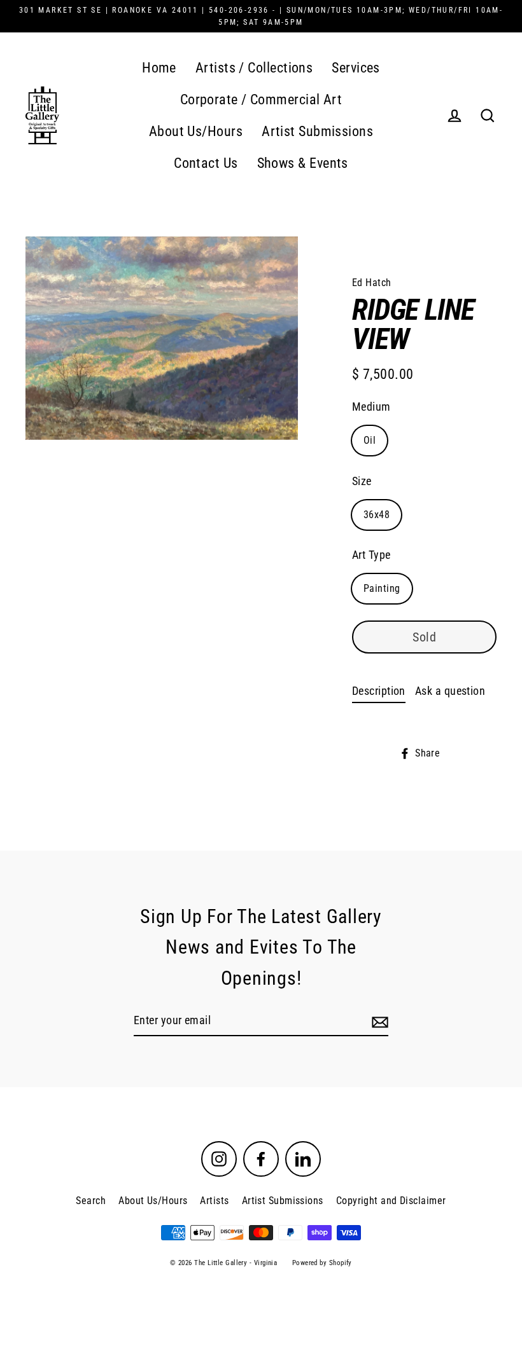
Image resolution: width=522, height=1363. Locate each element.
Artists (214, 1201)
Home (159, 68)
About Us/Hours (196, 131)
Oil (369, 440)
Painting (381, 588)
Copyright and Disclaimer (391, 1201)
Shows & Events (302, 163)
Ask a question (450, 690)
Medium (371, 406)
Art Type (371, 554)
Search (91, 1201)
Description (379, 690)
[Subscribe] (378, 1021)
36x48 (376, 515)
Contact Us (206, 163)
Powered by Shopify (322, 1263)
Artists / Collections (254, 68)
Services (356, 68)
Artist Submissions (317, 131)
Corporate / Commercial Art (261, 99)
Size (362, 481)
